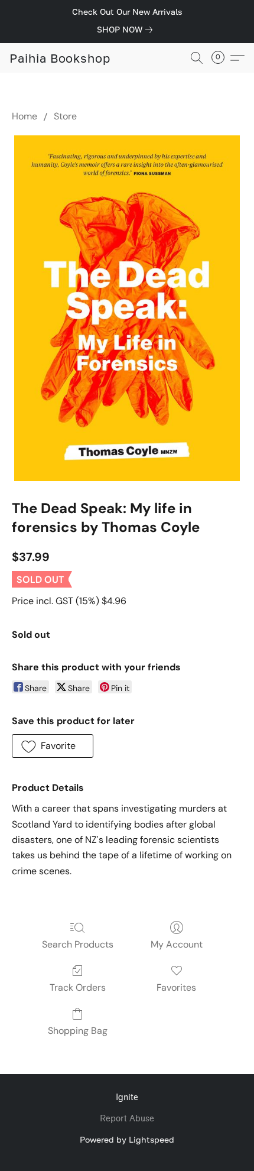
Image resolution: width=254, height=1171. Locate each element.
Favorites (176, 987)
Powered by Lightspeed (127, 1139)
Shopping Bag (78, 1030)
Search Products (77, 944)
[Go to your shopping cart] (221, 58)
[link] (127, 29)
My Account (177, 944)
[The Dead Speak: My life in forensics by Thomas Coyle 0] (127, 308)
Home (24, 116)
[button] (59, 58)
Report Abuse (127, 1119)
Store (65, 116)
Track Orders (78, 987)
